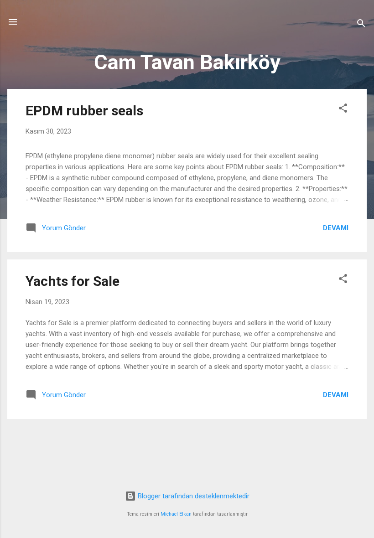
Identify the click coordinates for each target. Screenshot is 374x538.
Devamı (335, 228)
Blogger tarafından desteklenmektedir (192, 496)
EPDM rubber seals (84, 111)
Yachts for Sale (72, 281)
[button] (343, 110)
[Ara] (361, 25)
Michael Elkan (176, 514)
